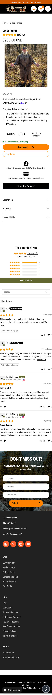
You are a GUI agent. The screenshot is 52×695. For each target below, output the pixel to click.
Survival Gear (9, 562)
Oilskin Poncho (16, 23)
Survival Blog (8, 652)
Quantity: (11, 134)
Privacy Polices (9, 631)
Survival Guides (10, 581)
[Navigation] (48, 9)
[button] (10, 35)
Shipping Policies (10, 612)
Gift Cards (7, 586)
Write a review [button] (26, 280)
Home (5, 23)
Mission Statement (11, 657)
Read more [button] (41, 359)
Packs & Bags (9, 567)
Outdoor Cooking (10, 576)
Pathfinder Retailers (11, 626)
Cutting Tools (9, 572)
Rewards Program (11, 621)
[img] (6, 315)
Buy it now (10, 154)
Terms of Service (10, 635)
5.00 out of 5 (32, 253)
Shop (5, 556)
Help (5, 597)
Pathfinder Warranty (12, 617)
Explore (6, 646)
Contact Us (7, 607)
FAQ (4, 603)
